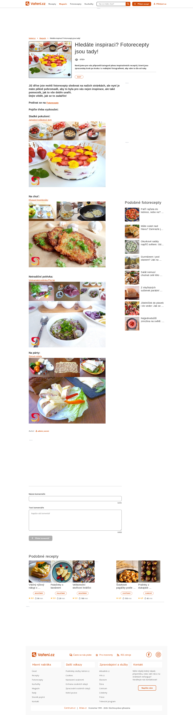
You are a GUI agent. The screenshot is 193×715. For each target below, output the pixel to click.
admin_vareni (43, 431)
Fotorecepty (75, 4)
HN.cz (102, 675)
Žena (101, 684)
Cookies (69, 675)
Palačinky (61, 593)
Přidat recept (143, 4)
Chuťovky (126, 593)
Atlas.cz (83, 707)
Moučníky (39, 593)
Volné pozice (71, 692)
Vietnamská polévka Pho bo (42, 280)
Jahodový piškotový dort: (40, 120)
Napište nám (147, 688)
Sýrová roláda (35, 356)
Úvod (34, 671)
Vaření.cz (32, 38)
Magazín (63, 4)
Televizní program (107, 701)
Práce (101, 697)
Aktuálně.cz (104, 671)
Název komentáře (37, 494)
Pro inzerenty (106, 654)
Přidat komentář (42, 538)
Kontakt (35, 701)
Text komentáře (36, 507)
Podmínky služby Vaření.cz (78, 671)
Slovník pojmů (38, 697)
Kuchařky (89, 4)
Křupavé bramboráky (38, 200)
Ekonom (103, 680)
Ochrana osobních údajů (77, 684)
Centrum (103, 688)
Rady (79, 77)
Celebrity (103, 692)
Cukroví (148, 593)
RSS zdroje (126, 654)
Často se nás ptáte (82, 654)
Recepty (52, 4)
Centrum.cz (69, 707)
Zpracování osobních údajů (78, 688)
